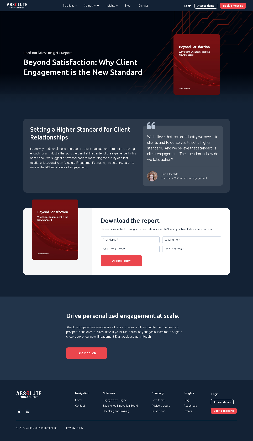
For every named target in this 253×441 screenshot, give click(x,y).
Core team (158, 400)
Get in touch (87, 353)
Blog (127, 5)
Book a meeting (233, 5)
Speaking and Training (116, 411)
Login (187, 5)
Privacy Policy (74, 427)
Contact (143, 5)
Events (188, 411)
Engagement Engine (115, 400)
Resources (190, 405)
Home (79, 400)
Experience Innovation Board (120, 405)
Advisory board (161, 405)
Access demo (205, 5)
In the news (158, 411)
